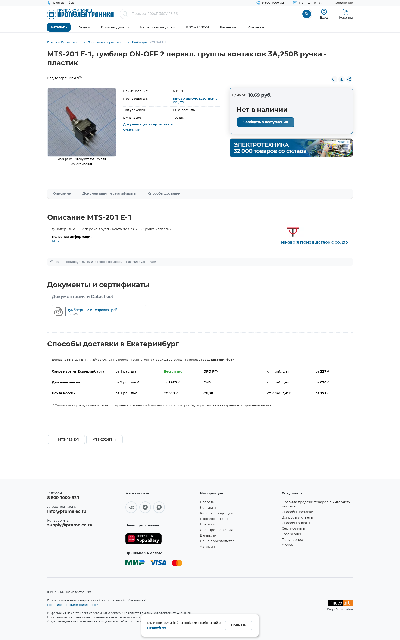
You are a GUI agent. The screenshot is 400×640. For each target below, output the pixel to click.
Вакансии (208, 535)
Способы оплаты (296, 523)
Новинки (207, 524)
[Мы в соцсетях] (131, 507)
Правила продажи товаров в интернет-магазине (316, 504)
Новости (207, 502)
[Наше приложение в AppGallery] (161, 538)
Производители (214, 519)
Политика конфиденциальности (72, 604)
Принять (238, 625)
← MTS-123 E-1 (66, 439)
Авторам (207, 546)
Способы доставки (164, 193)
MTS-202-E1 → (104, 439)
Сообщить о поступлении (265, 122)
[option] (81, 122)
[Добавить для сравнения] (341, 79)
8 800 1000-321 (63, 498)
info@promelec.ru (66, 512)
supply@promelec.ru (69, 525)
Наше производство (217, 541)
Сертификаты (293, 528)
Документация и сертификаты (148, 124)
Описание (131, 129)
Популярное (292, 539)
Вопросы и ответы (297, 517)
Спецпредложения (216, 530)
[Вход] (324, 12)
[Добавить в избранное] (334, 79)
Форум (288, 545)
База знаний (292, 534)
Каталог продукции (217, 513)
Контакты (208, 508)
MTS (55, 241)
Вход (324, 17)
